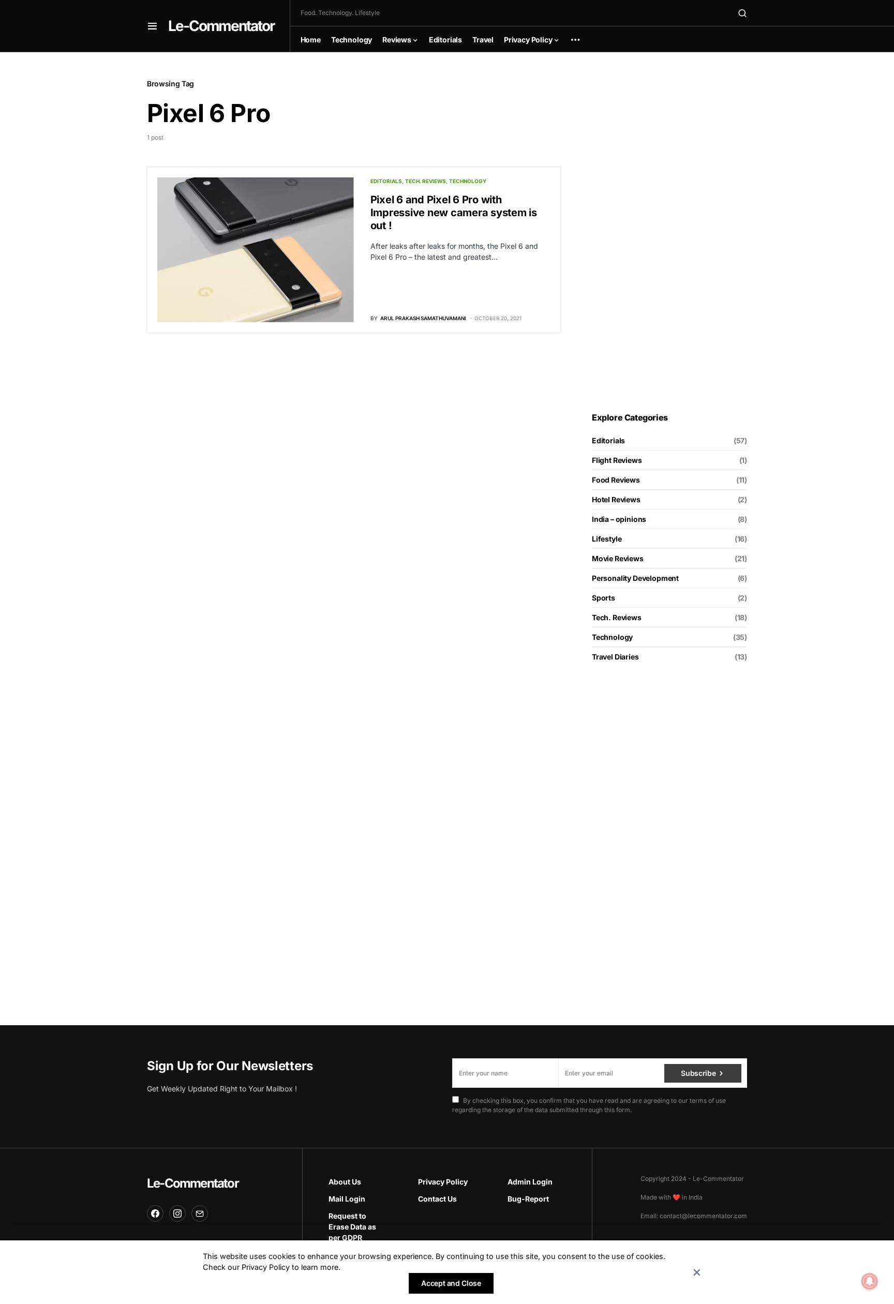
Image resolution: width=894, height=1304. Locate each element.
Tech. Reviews (425, 181)
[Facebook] (155, 1213)
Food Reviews (616, 479)
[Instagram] (177, 1213)
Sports (603, 597)
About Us (345, 1181)
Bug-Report (528, 1198)
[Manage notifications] (869, 1281)
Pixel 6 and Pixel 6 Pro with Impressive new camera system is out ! (453, 212)
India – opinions (619, 519)
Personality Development (635, 578)
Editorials (386, 181)
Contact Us (437, 1198)
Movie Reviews (618, 558)
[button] (152, 26)
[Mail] (199, 1213)
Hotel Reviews (616, 499)
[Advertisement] (669, 232)
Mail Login (347, 1198)
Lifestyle (606, 538)
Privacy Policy (443, 1181)
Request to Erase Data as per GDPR (352, 1226)
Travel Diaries (615, 656)
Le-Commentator (221, 26)
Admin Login (530, 1181)
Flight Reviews (617, 460)
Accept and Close (451, 1283)
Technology (467, 181)
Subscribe (698, 1073)
